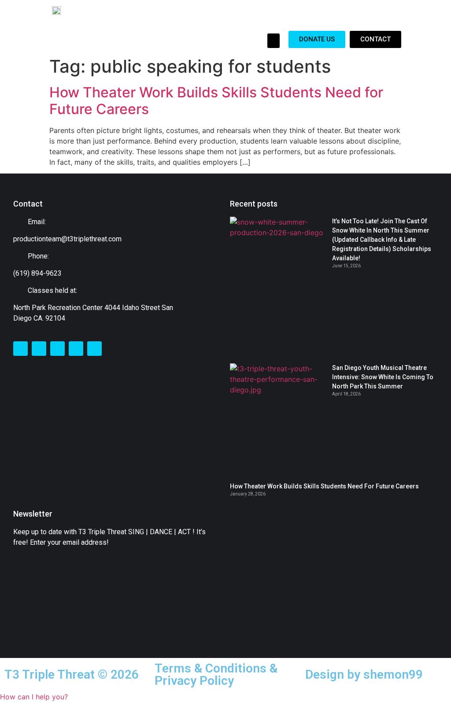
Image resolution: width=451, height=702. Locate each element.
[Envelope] (76, 348)
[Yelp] (94, 348)
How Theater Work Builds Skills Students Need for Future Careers (216, 101)
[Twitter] (39, 348)
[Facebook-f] (20, 348)
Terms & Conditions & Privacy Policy (216, 674)
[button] (273, 40)
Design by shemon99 (364, 674)
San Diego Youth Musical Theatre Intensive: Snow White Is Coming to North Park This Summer (382, 377)
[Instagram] (57, 348)
